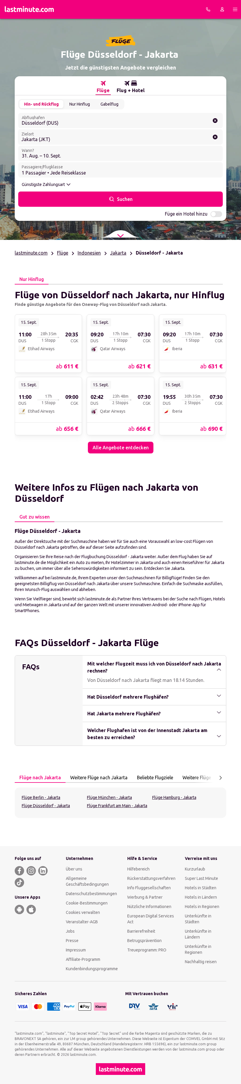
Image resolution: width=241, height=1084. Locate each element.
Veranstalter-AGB (82, 921)
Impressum (76, 950)
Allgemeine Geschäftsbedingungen (87, 881)
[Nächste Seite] (220, 777)
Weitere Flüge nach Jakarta (99, 777)
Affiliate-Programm (83, 959)
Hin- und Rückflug (41, 104)
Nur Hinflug (79, 104)
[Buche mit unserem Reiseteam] (208, 9)
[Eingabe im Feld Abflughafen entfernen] (215, 120)
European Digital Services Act (150, 919)
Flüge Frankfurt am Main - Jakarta (117, 805)
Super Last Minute (201, 878)
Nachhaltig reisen (201, 961)
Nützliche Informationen (149, 906)
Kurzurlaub (195, 869)
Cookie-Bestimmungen (87, 903)
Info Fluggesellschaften (149, 887)
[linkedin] (43, 870)
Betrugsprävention (144, 940)
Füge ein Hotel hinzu (186, 213)
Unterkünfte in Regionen (198, 949)
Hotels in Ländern (201, 897)
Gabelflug (109, 104)
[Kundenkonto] (222, 9)
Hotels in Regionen (202, 906)
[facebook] (19, 870)
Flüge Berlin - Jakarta (41, 797)
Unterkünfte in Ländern (198, 934)
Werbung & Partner (145, 897)
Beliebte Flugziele (155, 777)
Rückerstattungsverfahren (151, 878)
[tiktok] (19, 882)
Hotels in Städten (200, 887)
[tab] (103, 87)
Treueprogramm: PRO (146, 950)
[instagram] (31, 870)
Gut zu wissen (34, 516)
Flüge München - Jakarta (109, 797)
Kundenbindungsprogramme (92, 968)
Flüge (62, 252)
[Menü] (235, 9)
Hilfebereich (138, 869)
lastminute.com (31, 252)
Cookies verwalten (83, 912)
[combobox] (120, 120)
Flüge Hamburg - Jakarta (174, 797)
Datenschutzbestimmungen (91, 893)
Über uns (74, 869)
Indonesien (89, 252)
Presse (72, 940)
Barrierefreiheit (141, 931)
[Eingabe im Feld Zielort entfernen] (215, 137)
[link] (48, 343)
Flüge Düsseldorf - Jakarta (46, 805)
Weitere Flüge (197, 777)
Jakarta (118, 252)
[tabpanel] (120, 368)
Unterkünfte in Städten (198, 919)
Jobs (70, 931)
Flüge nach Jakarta (40, 777)
